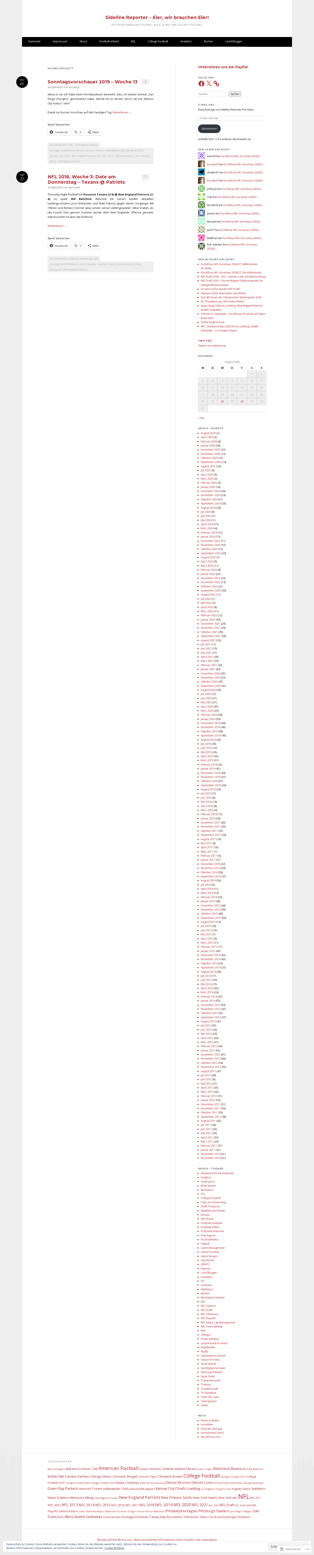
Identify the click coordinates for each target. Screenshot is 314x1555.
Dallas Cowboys (127, 1482)
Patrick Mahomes (155, 1511)
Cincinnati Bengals (125, 1476)
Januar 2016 (208, 901)
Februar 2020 (209, 715)
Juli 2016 (206, 885)
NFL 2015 (102, 1505)
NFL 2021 (200, 1504)
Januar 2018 (208, 818)
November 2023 (210, 545)
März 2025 (207, 478)
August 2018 (208, 789)
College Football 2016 (77, 1482)
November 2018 (210, 777)
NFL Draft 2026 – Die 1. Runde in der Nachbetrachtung (233, 276)
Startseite (34, 41)
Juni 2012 (206, 1079)
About (83, 41)
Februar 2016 (209, 897)
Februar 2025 (209, 483)
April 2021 (207, 657)
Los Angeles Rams (238, 1489)
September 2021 (211, 636)
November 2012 (210, 1058)
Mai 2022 (206, 603)
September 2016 (211, 876)
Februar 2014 (209, 996)
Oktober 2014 (209, 963)
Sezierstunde (208, 1364)
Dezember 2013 (210, 1005)
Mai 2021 (206, 653)
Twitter (205, 340)
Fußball (205, 1244)
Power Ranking (210, 1339)
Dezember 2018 (210, 773)
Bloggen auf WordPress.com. (114, 1540)
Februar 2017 (209, 855)
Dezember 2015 (210, 905)
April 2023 (207, 561)
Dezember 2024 (210, 491)
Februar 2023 (209, 570)
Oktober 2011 (209, 1112)
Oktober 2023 (209, 549)
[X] (208, 83)
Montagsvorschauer (213, 1297)
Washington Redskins (236, 1517)
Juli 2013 (206, 1025)
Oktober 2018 (209, 781)
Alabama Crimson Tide (82, 1468)
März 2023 (207, 566)
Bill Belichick (71, 264)
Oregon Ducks (136, 1511)
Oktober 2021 (209, 632)
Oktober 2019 (209, 731)
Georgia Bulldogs (253, 1482)
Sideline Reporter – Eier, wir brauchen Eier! (157, 17)
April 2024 (207, 524)
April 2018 (207, 806)
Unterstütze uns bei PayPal (223, 67)
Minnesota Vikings (82, 1498)
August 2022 (208, 594)
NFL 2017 (132, 1505)
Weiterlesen (122, 112)
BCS (245, 1469)
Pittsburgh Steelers (213, 1511)
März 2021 (207, 661)
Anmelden (207, 1424)
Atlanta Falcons (186, 1468)
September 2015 (211, 918)
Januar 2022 (208, 619)
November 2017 (210, 826)
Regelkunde (208, 1347)
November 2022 (210, 582)
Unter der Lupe (210, 1397)
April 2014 (207, 988)
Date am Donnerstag (81, 258)
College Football (158, 41)
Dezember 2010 (210, 1154)
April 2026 (207, 437)
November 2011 (210, 1108)
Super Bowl (207, 1376)
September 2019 (211, 735)
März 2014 (207, 992)
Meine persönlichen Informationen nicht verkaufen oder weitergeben (175, 1540)
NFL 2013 (70, 1504)
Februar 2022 (209, 615)
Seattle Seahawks (88, 1516)
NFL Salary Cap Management (218, 1322)
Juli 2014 (206, 976)
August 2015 (208, 922)
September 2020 (211, 686)
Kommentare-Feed (212, 1433)
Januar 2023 (208, 574)
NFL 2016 (118, 1505)
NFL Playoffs (208, 1318)
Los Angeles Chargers (213, 1488)
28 (242, 401)
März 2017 (207, 851)
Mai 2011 (206, 1133)
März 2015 (207, 943)
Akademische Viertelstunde (217, 1173)
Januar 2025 (208, 487)
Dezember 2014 (210, 955)
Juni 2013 (206, 1030)
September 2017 (211, 835)
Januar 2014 (208, 1000)
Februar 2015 (209, 947)
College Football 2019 (102, 1482)
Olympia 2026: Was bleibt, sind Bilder (223, 293)
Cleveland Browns (170, 1476)
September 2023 (211, 553)
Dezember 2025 (210, 449)
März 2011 (207, 1141)
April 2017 (207, 847)
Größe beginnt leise (212, 322)
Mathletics (207, 1289)
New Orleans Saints (176, 1497)
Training (206, 1384)
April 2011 (207, 1137)
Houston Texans (94, 150)
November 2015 (210, 909)
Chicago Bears (101, 1476)
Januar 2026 (208, 445)
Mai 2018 (206, 802)
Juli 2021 (206, 644)
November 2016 (210, 868)
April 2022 (207, 607)
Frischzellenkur (210, 1239)
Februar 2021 (209, 665)
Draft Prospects (210, 1206)
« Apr (201, 418)
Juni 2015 (206, 930)
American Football (118, 1468)
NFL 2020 (182, 1505)
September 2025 (211, 462)
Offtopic (206, 1335)
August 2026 (208, 433)
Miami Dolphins (58, 1498)
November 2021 (210, 628)
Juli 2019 (206, 744)
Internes (206, 1268)
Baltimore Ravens (74, 150)
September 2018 (211, 785)
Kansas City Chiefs (60, 156)
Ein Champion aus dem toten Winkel (222, 301)
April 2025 (207, 474)
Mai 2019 (206, 752)
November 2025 (210, 454)
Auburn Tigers (205, 1469)
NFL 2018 (146, 1505)
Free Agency (208, 1235)
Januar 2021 (208, 669)
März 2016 (207, 893)
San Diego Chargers (241, 1511)
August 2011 (208, 1121)
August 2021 (208, 640)
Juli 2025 (206, 470)
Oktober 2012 (209, 1063)
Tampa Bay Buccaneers (166, 1517)
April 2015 (207, 938)
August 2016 (208, 880)
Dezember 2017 (210, 822)
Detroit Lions (202, 1482)
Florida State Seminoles (228, 1482)
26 (222, 401)
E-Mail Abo (206, 104)
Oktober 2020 (209, 681)
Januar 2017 (208, 860)
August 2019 (208, 740)
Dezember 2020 (210, 673)
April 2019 (207, 756)
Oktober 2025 (209, 458)
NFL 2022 (214, 1505)
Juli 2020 (206, 694)
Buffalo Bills (56, 1476)
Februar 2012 (209, 1096)
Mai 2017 (206, 843)
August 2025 (208, 466)
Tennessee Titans (195, 1517)
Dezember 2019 (210, 723)
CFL (203, 1194)
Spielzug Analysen (211, 1372)
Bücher (208, 41)
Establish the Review (213, 1210)
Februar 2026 (209, 441)
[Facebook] (201, 83)
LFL (203, 1281)
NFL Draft (206, 1310)
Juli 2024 (206, 512)
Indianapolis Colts (115, 150)
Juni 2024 (206, 516)
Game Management (212, 1248)
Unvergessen (209, 1401)
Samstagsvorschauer (213, 1355)
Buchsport (207, 1190)
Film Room (207, 1219)
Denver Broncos (178, 1482)
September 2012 (211, 1067)
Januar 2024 (208, 536)
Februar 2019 (209, 764)
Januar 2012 (208, 1100)
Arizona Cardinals (162, 1469)
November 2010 (210, 1158)
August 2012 (208, 1071)
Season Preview (210, 1359)
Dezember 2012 (210, 1054)
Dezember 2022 (210, 578)
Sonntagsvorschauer (86, 145)
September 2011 (211, 1117)
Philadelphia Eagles (181, 1510)
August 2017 (208, 839)
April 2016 (207, 889)
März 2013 (207, 1042)
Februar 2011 (209, 1145)
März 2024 (207, 528)
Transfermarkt (209, 1389)
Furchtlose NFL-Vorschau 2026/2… (241, 156)
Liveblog (193, 1488)
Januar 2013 (208, 1050)
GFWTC (205, 1264)
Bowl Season (208, 1185)
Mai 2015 (206, 934)
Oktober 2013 (209, 1013)
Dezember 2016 (210, 864)
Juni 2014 (206, 980)
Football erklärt (109, 41)
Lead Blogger (233, 41)
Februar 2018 (209, 814)
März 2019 (207, 760)
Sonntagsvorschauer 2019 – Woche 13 (93, 81)
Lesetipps (207, 1277)
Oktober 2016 (209, 872)
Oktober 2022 (209, 586)
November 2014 (210, 959)
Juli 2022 (206, 599)
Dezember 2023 (210, 541)
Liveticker (206, 1285)
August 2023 (208, 557)
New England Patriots (83, 156)
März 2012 (207, 1092)
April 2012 (207, 1087)
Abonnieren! (209, 128)
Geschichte (207, 1260)
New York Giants (205, 1497)
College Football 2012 (233, 1476)
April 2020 (207, 706)
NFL (133, 41)
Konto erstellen (210, 1420)
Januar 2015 (208, 951)
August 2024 (208, 508)
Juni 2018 (206, 798)
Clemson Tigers (148, 1476)
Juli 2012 (206, 1075)
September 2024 (211, 503)
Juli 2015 (206, 926)
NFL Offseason (210, 1314)
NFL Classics (208, 1306)
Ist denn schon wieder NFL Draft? (220, 289)
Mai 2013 (206, 1034)
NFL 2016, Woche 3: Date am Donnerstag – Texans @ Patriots (86, 179)
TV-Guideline (208, 1393)
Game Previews (210, 1252)
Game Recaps (209, 1256)
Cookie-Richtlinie (114, 1548)
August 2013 (208, 1021)
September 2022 (211, 590)
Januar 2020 (208, 719)
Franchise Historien (212, 1231)
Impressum (60, 41)
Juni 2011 (206, 1129)
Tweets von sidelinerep (212, 345)
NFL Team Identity (211, 1326)
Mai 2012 (206, 1083)
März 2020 (207, 710)
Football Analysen (211, 1223)
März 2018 (207, 810)
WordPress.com (210, 1437)
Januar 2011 (208, 1150)
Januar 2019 (208, 768)
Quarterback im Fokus (214, 1343)
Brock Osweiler (87, 264)
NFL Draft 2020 (243, 1505)
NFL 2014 (87, 1504)
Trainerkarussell (210, 1380)
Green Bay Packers (63, 1488)
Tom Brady (215, 1517)
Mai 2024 (206, 520)
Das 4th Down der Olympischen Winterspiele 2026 (231, 297)
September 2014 (211, 967)
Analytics (186, 41)
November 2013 (210, 1009)
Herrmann (74, 187)
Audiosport (208, 1181)
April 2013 (207, 1038)
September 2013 (211, 1017)
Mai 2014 (206, 984)
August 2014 (208, 972)
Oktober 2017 (209, 831)
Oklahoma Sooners (115, 1511)
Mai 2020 (206, 702)
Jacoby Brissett (134, 150)
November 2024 (210, 495)
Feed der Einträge (211, 1429)
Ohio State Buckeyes (91, 1511)
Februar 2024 (209, 532)
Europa (205, 1215)
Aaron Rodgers (56, 1469)
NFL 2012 (54, 1505)
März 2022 (207, 611)
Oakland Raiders (124, 156)
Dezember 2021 (210, 623)
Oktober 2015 (209, 913)
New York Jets (228, 1498)
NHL (203, 1330)
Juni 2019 (206, 748)
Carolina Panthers (77, 1476)
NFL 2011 (255, 1497)
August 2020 (208, 690)
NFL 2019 (108, 156)
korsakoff (74, 87)
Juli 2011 (206, 1125)
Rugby (204, 1351)
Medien (205, 1293)
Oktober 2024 (209, 499)
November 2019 (210, 727)
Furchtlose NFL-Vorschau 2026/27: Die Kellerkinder (231, 272)
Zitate (204, 1405)
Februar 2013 (209, 1046)
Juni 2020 (206, 698)
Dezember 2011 (210, 1104)
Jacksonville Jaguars (142, 1489)
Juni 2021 (206, 648)
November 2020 (210, 677)
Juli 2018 (206, 793)
